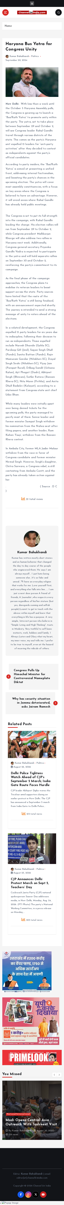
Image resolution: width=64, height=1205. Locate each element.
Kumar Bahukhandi (19, 56)
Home (8, 26)
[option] (32, 1110)
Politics (35, 56)
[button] (54, 1074)
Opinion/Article (14, 1114)
